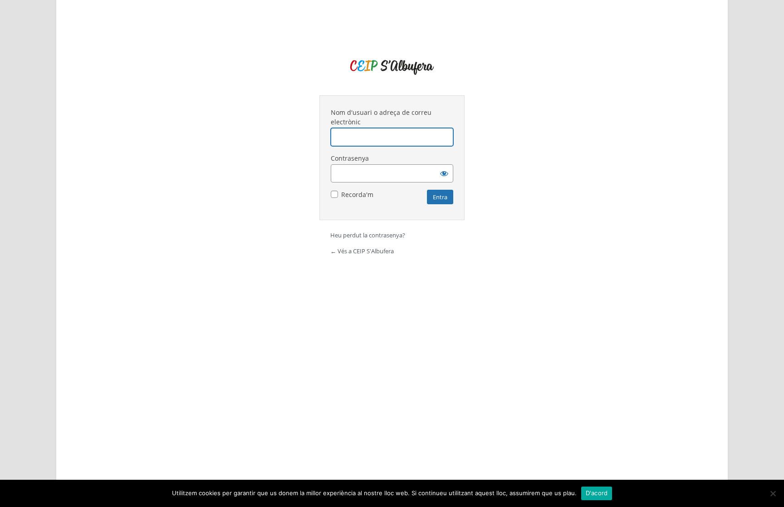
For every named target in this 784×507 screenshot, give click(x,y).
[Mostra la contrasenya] (444, 173)
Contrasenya (350, 158)
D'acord (597, 493)
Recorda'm (357, 194)
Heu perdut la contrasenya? (367, 235)
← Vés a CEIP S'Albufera (362, 251)
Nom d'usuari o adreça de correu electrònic (381, 117)
